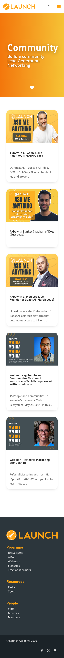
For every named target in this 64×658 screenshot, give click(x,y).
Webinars (14, 561)
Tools (11, 591)
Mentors (13, 613)
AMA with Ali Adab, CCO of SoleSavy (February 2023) (27, 154)
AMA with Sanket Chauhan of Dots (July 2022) (32, 233)
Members (14, 617)
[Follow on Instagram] (55, 650)
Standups (14, 565)
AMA (11, 557)
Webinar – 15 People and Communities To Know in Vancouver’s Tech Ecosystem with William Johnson (32, 379)
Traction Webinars (19, 570)
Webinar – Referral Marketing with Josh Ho (30, 461)
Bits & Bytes (15, 553)
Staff (11, 609)
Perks (11, 587)
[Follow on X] (48, 650)
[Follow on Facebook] (41, 650)
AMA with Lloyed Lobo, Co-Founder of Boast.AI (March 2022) (32, 298)
